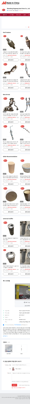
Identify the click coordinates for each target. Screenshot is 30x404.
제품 (12, 14)
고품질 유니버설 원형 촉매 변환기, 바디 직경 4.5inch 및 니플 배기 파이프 (10, 53)
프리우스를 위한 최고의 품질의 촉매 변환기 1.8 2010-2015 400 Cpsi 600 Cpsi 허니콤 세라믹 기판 (10, 81)
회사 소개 (18, 14)
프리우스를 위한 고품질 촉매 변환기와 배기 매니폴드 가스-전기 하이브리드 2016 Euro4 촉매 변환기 (10, 115)
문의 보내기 (10, 59)
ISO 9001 (9, 353)
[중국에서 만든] (10, 3)
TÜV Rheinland (17, 324)
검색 (25, 14)
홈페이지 (5, 14)
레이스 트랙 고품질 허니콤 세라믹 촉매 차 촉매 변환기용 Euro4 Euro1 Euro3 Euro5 (11, 177)
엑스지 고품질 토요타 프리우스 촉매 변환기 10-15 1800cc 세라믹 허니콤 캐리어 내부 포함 (10, 143)
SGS (21, 353)
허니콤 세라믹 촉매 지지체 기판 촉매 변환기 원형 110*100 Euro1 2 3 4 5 (10, 205)
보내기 (14, 385)
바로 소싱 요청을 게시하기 (18, 387)
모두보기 (5, 336)
